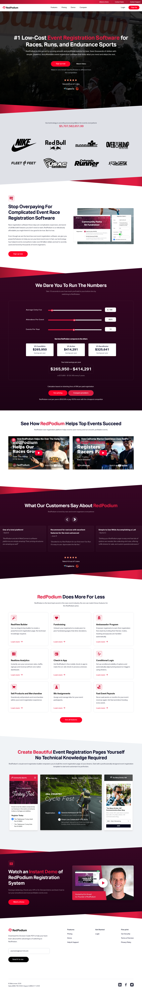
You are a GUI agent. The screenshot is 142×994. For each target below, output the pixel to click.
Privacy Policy (126, 942)
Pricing (64, 7)
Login (123, 7)
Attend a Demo (104, 2)
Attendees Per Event (35, 319)
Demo (73, 7)
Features (54, 7)
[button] (67, 519)
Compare (83, 7)
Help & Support (73, 942)
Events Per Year (33, 329)
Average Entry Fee (34, 310)
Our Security (125, 934)
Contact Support (135, 2)
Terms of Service (127, 938)
